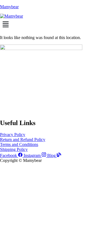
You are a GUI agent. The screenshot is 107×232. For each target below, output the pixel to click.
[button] (53, 25)
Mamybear (9, 6)
